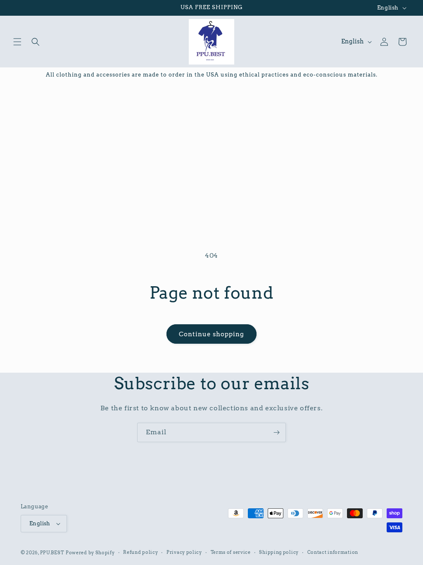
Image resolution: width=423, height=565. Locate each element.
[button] (17, 42)
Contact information (332, 552)
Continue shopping (211, 334)
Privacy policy (184, 552)
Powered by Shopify (90, 552)
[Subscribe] (276, 432)
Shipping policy (279, 552)
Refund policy (140, 552)
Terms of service (231, 552)
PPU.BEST (52, 552)
